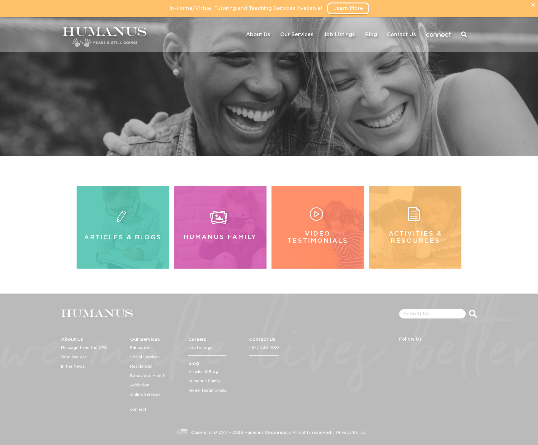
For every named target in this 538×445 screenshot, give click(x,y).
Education (140, 347)
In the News (73, 366)
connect (438, 34)
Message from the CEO (84, 347)
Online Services (145, 394)
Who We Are (74, 357)
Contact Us (401, 34)
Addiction (139, 385)
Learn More (348, 8)
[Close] (533, 5)
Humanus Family (204, 381)
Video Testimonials (207, 390)
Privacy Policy (351, 432)
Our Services (297, 34)
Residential (141, 366)
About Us (258, 34)
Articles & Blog (203, 371)
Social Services (145, 357)
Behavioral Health (148, 375)
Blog (371, 34)
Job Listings (339, 34)
